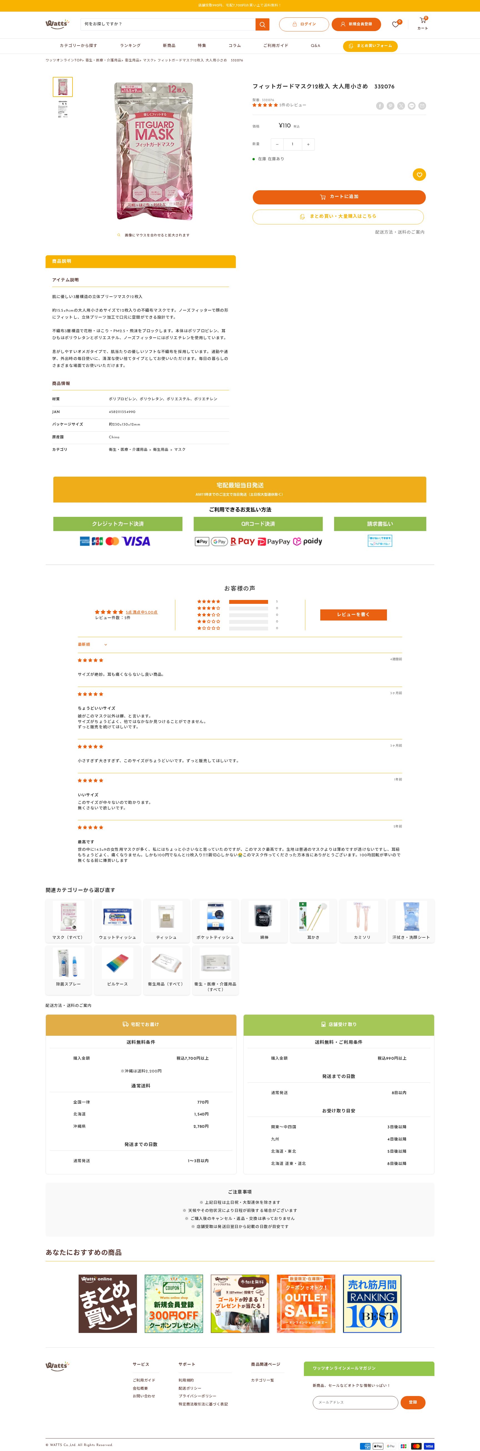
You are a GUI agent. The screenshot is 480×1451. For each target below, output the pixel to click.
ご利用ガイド (276, 46)
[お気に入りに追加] (419, 175)
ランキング (130, 46)
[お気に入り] (395, 24)
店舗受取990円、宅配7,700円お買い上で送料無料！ (240, 5)
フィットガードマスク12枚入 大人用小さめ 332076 (200, 60)
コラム (235, 46)
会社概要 (140, 1388)
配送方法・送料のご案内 (400, 233)
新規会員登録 (360, 24)
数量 (256, 144)
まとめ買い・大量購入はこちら (343, 217)
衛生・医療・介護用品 (104, 60)
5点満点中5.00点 (142, 613)
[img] (90, 661)
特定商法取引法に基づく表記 (203, 1404)
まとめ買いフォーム (374, 46)
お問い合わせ (144, 1396)
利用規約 (186, 1380)
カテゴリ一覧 (262, 1380)
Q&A (316, 46)
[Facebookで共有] (380, 106)
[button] (265, 105)
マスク (148, 60)
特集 (202, 46)
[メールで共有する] (412, 106)
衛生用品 (132, 60)
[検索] (262, 24)
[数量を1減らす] (277, 144)
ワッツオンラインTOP (64, 60)
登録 (413, 1402)
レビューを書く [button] (354, 615)
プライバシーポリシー (198, 1396)
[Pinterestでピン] (390, 106)
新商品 (169, 46)
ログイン (308, 24)
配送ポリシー (190, 1388)
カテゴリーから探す (79, 46)
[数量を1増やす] (308, 144)
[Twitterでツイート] (401, 106)
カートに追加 (344, 197)
